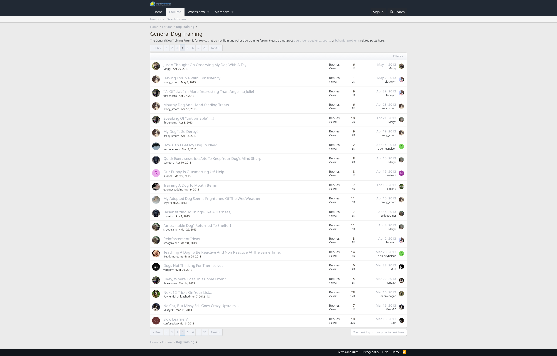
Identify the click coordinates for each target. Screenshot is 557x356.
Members (222, 12)
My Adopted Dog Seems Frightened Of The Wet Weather (212, 198)
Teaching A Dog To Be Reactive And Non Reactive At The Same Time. (222, 252)
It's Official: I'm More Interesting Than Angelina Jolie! (208, 91)
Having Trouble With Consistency (191, 77)
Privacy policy (370, 352)
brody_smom (171, 82)
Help (385, 352)
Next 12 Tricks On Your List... (187, 292)
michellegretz (171, 149)
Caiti (393, 323)
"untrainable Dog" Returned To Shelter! (197, 225)
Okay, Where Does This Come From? (194, 278)
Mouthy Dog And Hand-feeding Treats (196, 104)
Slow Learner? (175, 319)
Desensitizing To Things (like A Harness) (197, 211)
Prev (158, 48)
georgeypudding (173, 189)
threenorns (170, 96)
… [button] (198, 48)
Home (158, 12)
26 (204, 48)
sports (327, 40)
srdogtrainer (388, 215)
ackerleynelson (387, 148)
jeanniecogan (388, 296)
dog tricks (300, 40)
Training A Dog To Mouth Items (190, 185)
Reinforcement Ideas (181, 238)
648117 (391, 189)
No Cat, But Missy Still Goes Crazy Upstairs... (201, 305)
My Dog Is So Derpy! (180, 131)
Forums (175, 12)
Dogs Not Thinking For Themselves (193, 265)
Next (214, 48)
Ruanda (168, 176)
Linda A (391, 282)
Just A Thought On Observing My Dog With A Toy (205, 64)
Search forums (176, 19)
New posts (157, 19)
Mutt (393, 269)
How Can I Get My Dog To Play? (189, 144)
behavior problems (347, 40)
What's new (196, 12)
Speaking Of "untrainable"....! (188, 118)
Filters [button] (397, 56)
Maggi (167, 69)
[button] (208, 12)
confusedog (170, 323)
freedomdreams (173, 256)
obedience (314, 40)
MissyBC (168, 310)
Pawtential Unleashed (176, 296)
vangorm (168, 270)
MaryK (392, 122)
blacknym (390, 82)
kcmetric (168, 162)
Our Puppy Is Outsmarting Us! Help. (194, 171)
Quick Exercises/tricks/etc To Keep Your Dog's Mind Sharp (212, 158)
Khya (166, 203)
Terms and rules (348, 352)
